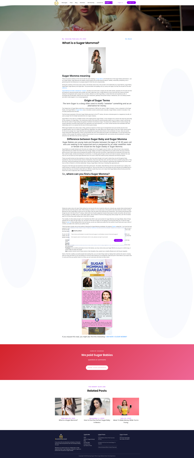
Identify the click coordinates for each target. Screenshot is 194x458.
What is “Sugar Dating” (89, 439)
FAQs (71, 2)
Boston (114, 226)
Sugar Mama (100, 78)
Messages (64, 2)
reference (64, 88)
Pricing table (87, 442)
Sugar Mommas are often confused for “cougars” (74, 90)
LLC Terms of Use (88, 445)
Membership (91, 2)
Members (82, 2)
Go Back (128, 39)
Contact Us (100, 2)
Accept (118, 240)
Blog (76, 2)
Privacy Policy (87, 444)
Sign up (131, 2)
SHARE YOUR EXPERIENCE (97, 367)
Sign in (120, 2)
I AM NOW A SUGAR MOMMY (116, 337)
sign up (69, 222)
